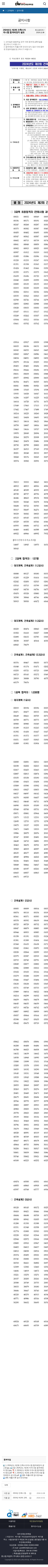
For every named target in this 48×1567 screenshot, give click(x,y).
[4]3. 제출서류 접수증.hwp (32, 1475)
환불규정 (12, 1526)
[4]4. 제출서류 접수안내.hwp (16, 1478)
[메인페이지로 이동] (24, 5)
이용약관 (12, 1521)
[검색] (44, 4)
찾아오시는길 (36, 1526)
